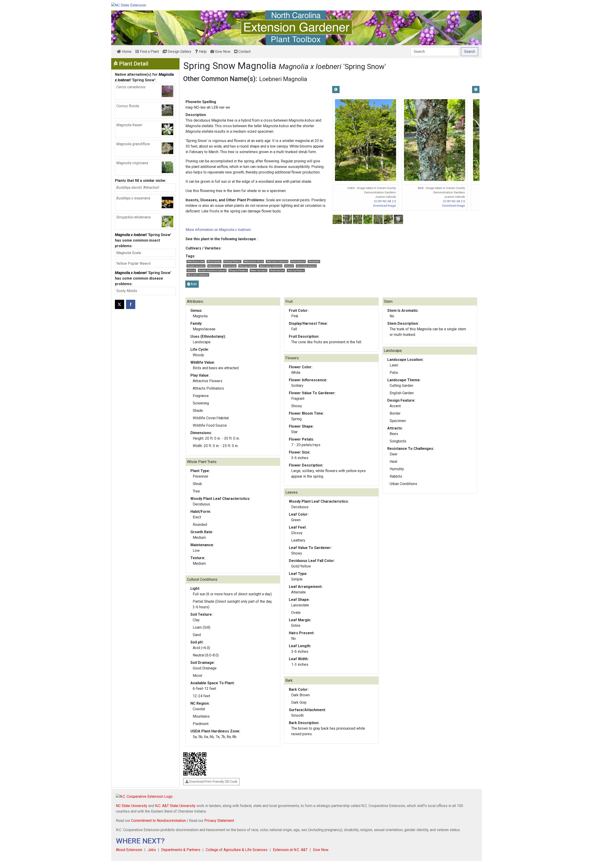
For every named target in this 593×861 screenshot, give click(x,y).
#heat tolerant (277, 270)
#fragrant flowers (238, 270)
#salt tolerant (298, 261)
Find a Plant (149, 51)
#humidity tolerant (306, 266)
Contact (244, 51)
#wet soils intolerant (277, 261)
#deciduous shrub (253, 261)
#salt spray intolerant (271, 266)
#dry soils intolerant (197, 275)
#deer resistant (258, 270)
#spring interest (247, 266)
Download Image (384, 205)
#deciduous (214, 266)
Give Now (222, 51)
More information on (218, 229)
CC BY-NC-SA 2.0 (385, 201)
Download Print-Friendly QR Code (213, 781)
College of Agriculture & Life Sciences (237, 850)
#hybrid (289, 266)
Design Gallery (179, 51)
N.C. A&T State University (175, 806)
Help (202, 51)
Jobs (152, 850)
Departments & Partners (180, 850)
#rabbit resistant (196, 266)
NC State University (131, 806)
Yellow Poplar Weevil (133, 263)
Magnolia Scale (128, 253)
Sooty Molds (126, 291)
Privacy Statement (219, 820)
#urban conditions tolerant (212, 270)
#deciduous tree (195, 261)
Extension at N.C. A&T (290, 850)
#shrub (191, 270)
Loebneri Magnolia (283, 79)
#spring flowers (296, 270)
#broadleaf (314, 261)
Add (193, 284)
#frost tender (214, 261)
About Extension (129, 850)
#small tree (230, 266)
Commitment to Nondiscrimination (158, 820)
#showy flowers (232, 261)
